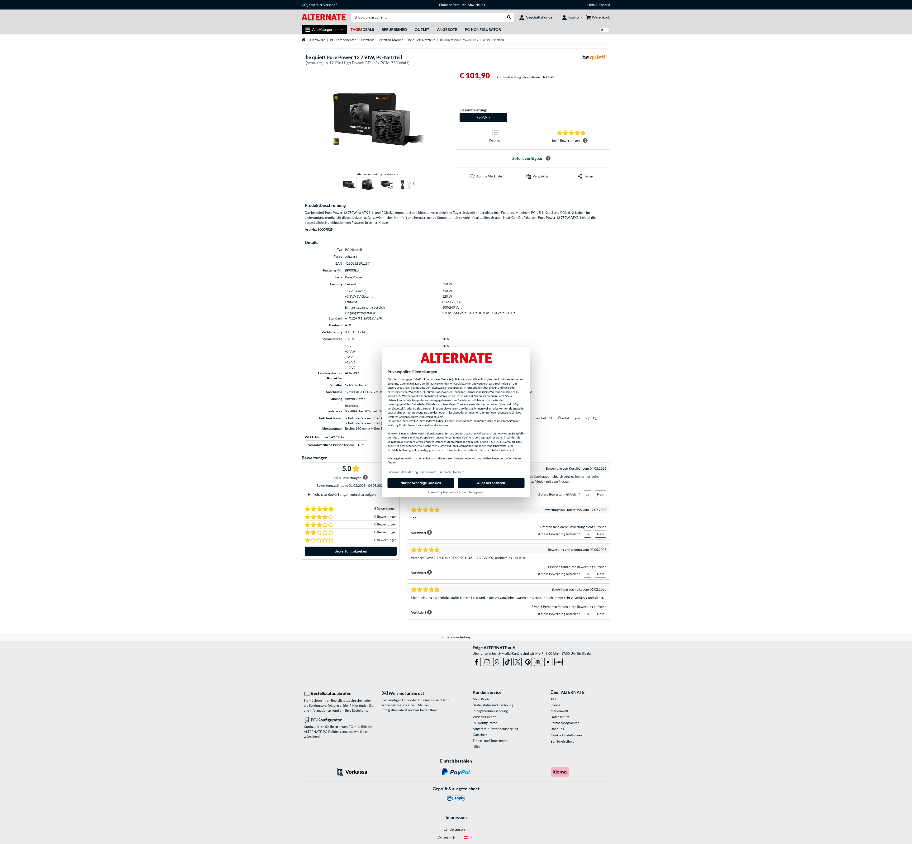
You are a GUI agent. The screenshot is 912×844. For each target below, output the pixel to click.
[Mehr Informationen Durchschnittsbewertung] (585, 141)
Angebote (447, 29)
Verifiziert (418, 533)
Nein (600, 494)
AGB (554, 699)
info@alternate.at (394, 710)
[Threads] (497, 661)
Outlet (422, 29)
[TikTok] (507, 661)
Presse (555, 705)
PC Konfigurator (485, 723)
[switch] (604, 30)
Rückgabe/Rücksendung (490, 711)
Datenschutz (560, 717)
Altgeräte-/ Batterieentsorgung (495, 729)
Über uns (557, 729)
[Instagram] (487, 661)
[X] (517, 661)
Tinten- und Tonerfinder (490, 741)
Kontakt (604, 5)
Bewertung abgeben (350, 551)
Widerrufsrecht (484, 717)
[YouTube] (548, 661)
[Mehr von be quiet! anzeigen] (594, 60)
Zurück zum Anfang (456, 637)
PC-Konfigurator (483, 29)
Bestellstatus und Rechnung (493, 705)
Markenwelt (559, 711)
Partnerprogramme (565, 723)
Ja (587, 494)
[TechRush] (538, 661)
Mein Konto (481, 699)
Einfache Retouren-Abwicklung (462, 5)
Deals (362, 29)
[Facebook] (477, 661)
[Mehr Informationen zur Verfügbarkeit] (548, 158)
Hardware (317, 40)
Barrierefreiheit (562, 741)
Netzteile (368, 40)
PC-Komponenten (343, 40)
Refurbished (394, 29)
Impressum (456, 817)
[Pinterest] (528, 661)
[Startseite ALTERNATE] (324, 17)
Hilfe (591, 5)
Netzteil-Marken (391, 40)
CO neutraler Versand (319, 4)
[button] (538, 176)
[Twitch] (558, 661)
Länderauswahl (456, 829)
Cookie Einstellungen (566, 735)
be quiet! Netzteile (421, 40)
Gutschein (480, 735)
